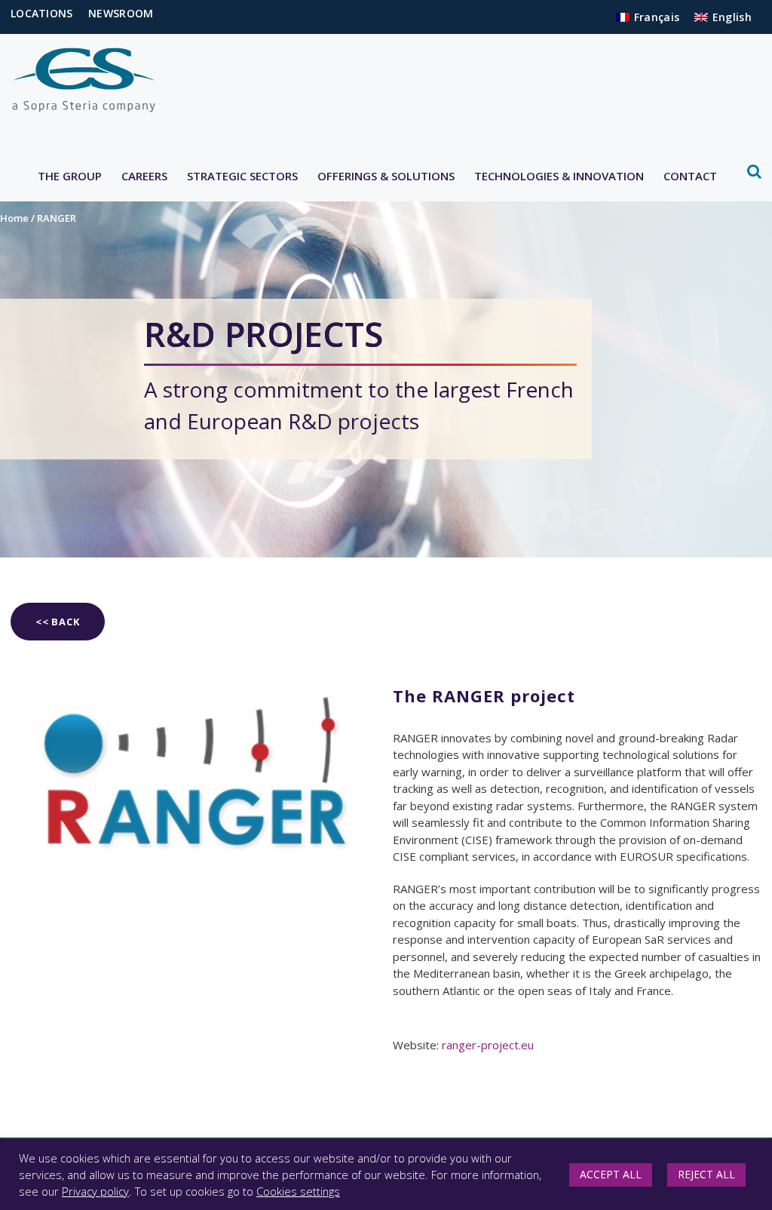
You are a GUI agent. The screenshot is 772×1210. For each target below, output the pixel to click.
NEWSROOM (120, 13)
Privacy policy (95, 1191)
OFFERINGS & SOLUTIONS (386, 175)
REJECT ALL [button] (706, 1174)
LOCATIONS (42, 13)
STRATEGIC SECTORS (242, 175)
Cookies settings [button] (298, 1191)
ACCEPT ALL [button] (611, 1174)
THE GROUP (70, 175)
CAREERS (144, 175)
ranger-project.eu (486, 1044)
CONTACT (690, 175)
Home (14, 218)
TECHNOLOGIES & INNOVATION (559, 175)
